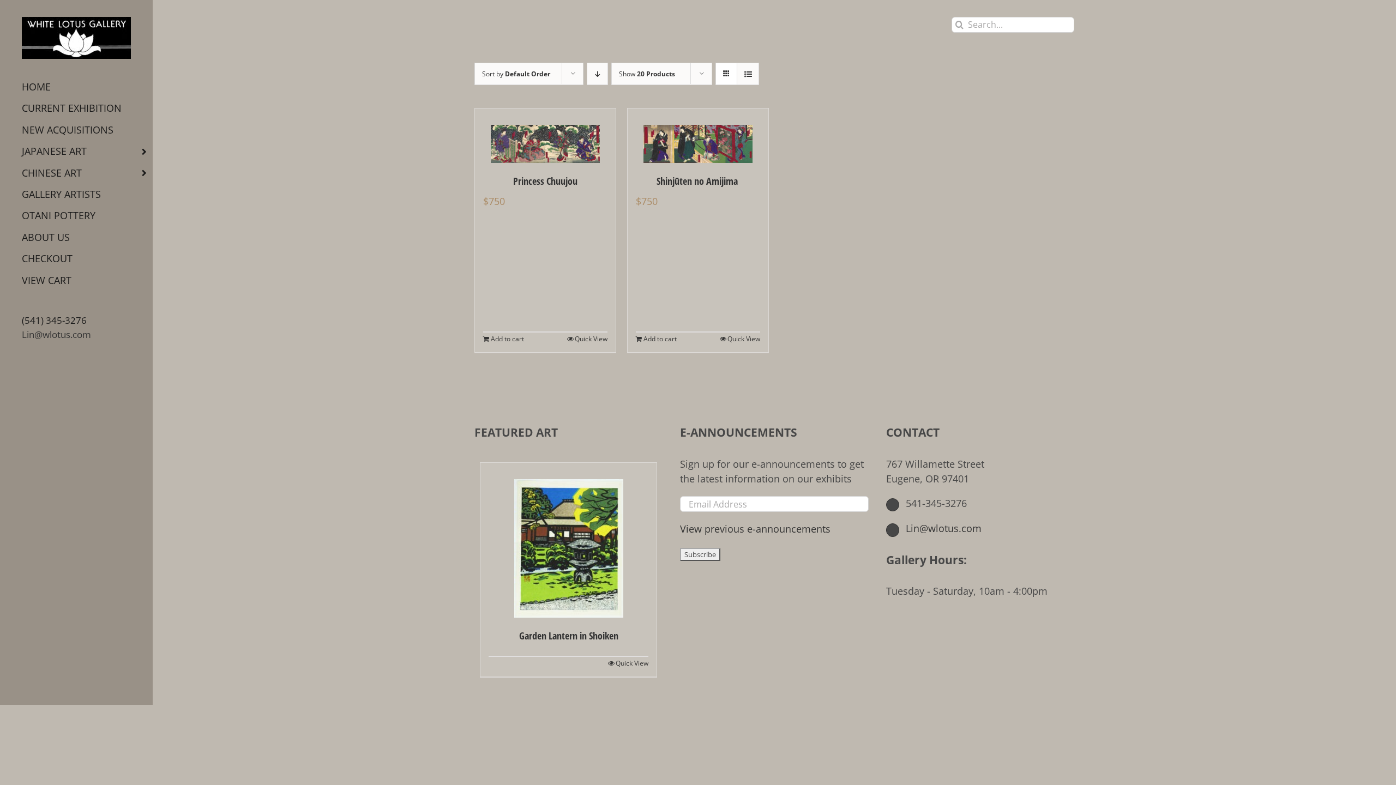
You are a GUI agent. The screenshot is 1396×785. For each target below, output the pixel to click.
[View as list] (748, 73)
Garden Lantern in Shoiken (568, 635)
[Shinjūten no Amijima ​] (698, 135)
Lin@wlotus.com (56, 334)
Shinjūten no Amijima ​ (698, 181)
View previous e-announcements (755, 528)
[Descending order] (597, 74)
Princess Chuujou (545, 181)
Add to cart (507, 338)
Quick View (591, 338)
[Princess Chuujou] (545, 135)
